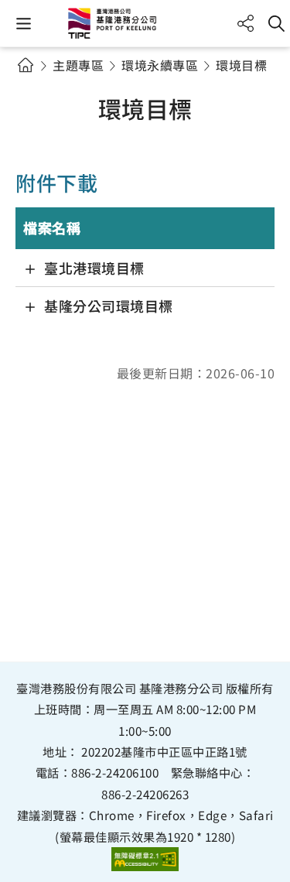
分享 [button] (245, 23)
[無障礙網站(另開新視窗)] (145, 859)
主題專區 (78, 65)
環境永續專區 (159, 65)
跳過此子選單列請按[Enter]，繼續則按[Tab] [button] (38, 83)
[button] (23, 23)
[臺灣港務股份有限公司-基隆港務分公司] (145, 23)
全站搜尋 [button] (276, 23)
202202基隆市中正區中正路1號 (164, 751)
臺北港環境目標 (94, 268)
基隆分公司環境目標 (108, 306)
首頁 (25, 64)
